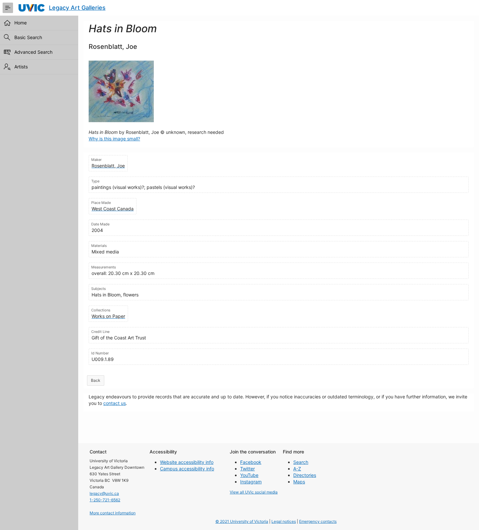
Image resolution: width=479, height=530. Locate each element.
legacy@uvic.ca (104, 493)
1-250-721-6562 (105, 499)
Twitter (247, 468)
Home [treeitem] (20, 22)
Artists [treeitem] (21, 66)
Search (300, 462)
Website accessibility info (186, 462)
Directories (304, 475)
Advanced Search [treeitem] (33, 52)
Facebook (250, 462)
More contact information (113, 512)
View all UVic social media (254, 492)
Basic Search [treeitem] (28, 37)
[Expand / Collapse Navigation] (8, 8)
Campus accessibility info (187, 468)
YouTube (249, 475)
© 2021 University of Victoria (241, 521)
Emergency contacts (318, 521)
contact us (114, 403)
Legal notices (283, 521)
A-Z (297, 468)
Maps (299, 481)
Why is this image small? (114, 138)
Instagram (251, 481)
